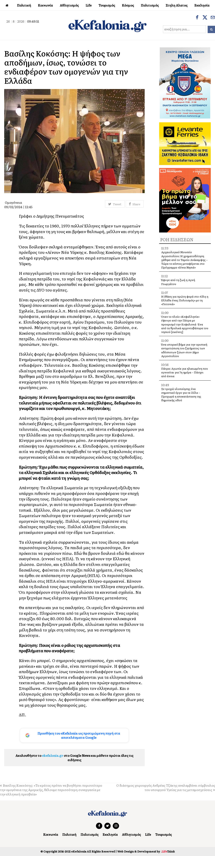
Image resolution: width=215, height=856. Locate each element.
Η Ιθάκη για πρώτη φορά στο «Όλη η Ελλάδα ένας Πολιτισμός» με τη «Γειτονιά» (184, 300)
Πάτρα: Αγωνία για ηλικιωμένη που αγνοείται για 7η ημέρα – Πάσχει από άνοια (184, 372)
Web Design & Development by (146, 851)
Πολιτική (69, 834)
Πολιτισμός (89, 834)
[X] (205, 18)
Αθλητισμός (131, 834)
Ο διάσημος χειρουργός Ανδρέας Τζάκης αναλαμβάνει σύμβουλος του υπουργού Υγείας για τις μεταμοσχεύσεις (165, 787)
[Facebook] (197, 18)
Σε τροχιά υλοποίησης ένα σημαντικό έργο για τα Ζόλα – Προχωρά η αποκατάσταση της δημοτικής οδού (181, 394)
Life (148, 834)
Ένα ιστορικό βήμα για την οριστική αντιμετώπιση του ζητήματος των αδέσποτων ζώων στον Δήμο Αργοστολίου (184, 350)
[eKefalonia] (107, 25)
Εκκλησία (110, 834)
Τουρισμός (163, 834)
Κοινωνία (50, 834)
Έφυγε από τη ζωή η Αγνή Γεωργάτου (178, 282)
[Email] (212, 18)
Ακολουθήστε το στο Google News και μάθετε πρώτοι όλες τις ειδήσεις (74, 757)
